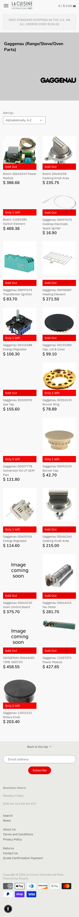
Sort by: (8, 113)
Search (8, 815)
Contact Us (10, 853)
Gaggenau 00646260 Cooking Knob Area (57, 539)
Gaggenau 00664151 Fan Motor (57, 605)
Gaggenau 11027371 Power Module (57, 660)
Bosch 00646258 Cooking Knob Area (56, 176)
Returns (8, 848)
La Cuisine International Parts (45, 874)
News (7, 820)
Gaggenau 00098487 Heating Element (57, 292)
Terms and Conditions (18, 834)
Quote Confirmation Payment (23, 858)
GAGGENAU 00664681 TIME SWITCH (19, 660)
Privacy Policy (12, 839)
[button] (8, 909)
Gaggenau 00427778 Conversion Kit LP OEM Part (18, 470)
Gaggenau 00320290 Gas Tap (17, 402)
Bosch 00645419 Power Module (19, 176)
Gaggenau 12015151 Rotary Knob (17, 715)
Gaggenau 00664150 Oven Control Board (17, 605)
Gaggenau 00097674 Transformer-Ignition (17, 292)
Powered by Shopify (15, 878)
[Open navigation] (6, 6)
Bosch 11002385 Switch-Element (15, 222)
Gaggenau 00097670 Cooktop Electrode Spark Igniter (57, 224)
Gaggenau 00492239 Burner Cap (57, 468)
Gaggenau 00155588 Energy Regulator (17, 347)
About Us (9, 829)
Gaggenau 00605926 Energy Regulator (17, 539)
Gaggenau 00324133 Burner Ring (57, 402)
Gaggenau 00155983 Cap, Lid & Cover (57, 347)
